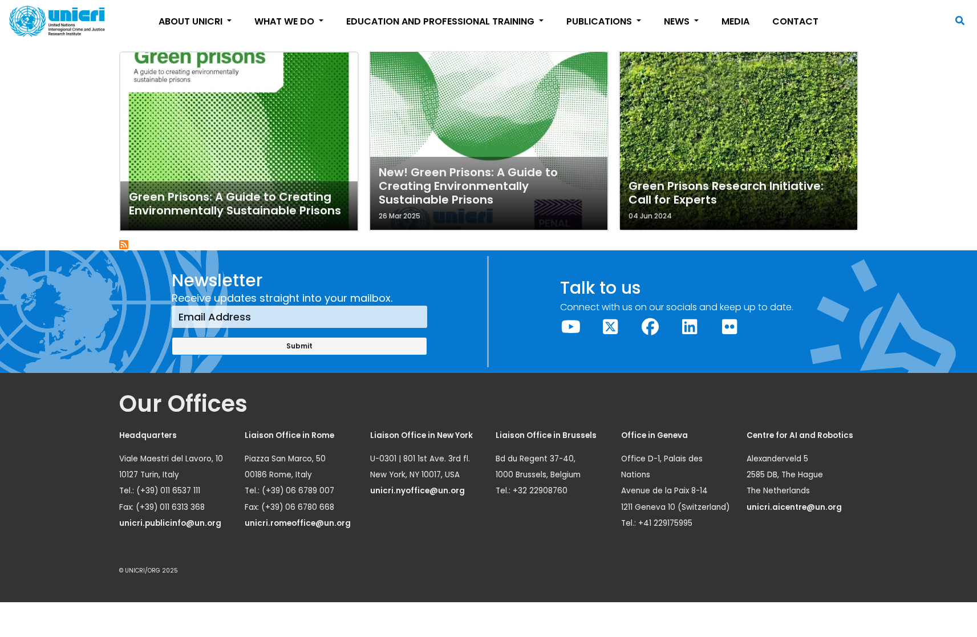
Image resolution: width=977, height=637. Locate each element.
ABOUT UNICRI (192, 21)
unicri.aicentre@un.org (795, 507)
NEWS (678, 21)
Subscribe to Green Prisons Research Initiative (124, 245)
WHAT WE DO (285, 21)
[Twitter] (611, 327)
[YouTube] (571, 327)
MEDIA (735, 21)
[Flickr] (729, 327)
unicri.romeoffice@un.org (298, 523)
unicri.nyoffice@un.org (418, 490)
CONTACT (795, 21)
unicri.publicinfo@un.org (171, 523)
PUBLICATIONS (600, 21)
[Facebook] (650, 327)
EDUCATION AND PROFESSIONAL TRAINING (441, 21)
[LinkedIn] (690, 327)
